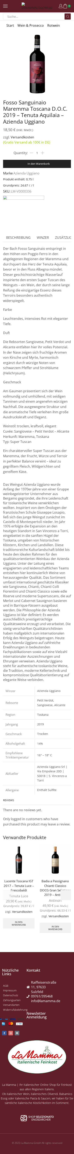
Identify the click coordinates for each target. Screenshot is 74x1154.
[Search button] (68, 16)
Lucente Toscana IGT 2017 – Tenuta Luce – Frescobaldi (19, 885)
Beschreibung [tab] (18, 237)
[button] (66, 895)
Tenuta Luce (18, 896)
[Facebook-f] (4, 1033)
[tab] (18, 237)
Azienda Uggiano (26, 173)
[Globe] (17, 1033)
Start (10, 25)
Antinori (55, 900)
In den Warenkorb (39, 163)
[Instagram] (10, 1033)
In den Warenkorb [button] (19, 923)
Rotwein (53, 25)
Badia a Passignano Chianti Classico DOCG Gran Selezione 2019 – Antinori (55, 888)
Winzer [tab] (43, 237)
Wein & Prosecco (30, 25)
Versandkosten (22, 137)
